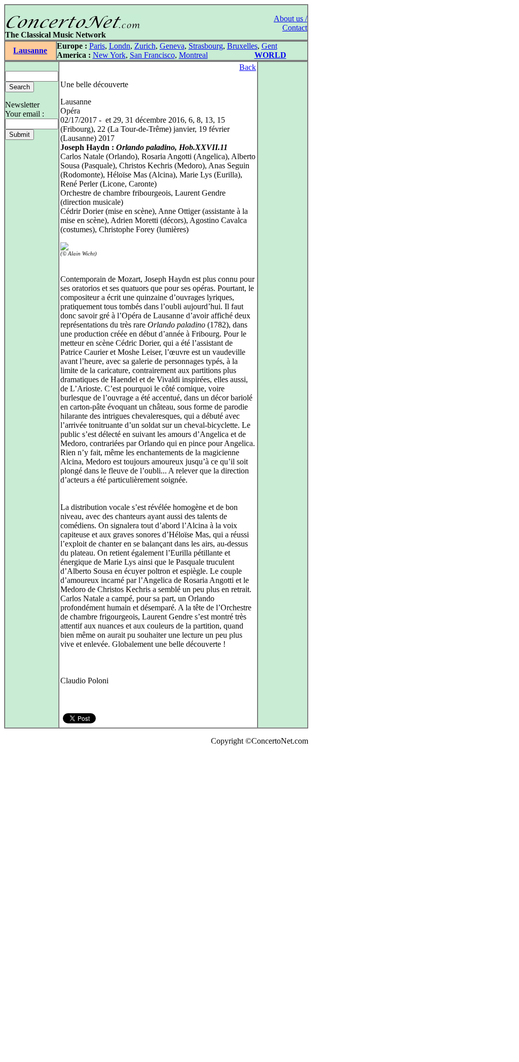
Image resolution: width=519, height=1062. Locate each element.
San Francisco (152, 55)
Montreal (193, 55)
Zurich (145, 46)
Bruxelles (242, 46)
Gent (269, 46)
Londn (119, 46)
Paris (97, 46)
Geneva (172, 46)
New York (109, 55)
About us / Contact (290, 23)
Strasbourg (206, 46)
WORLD (270, 55)
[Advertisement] (34, 906)
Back (247, 67)
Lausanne (30, 50)
